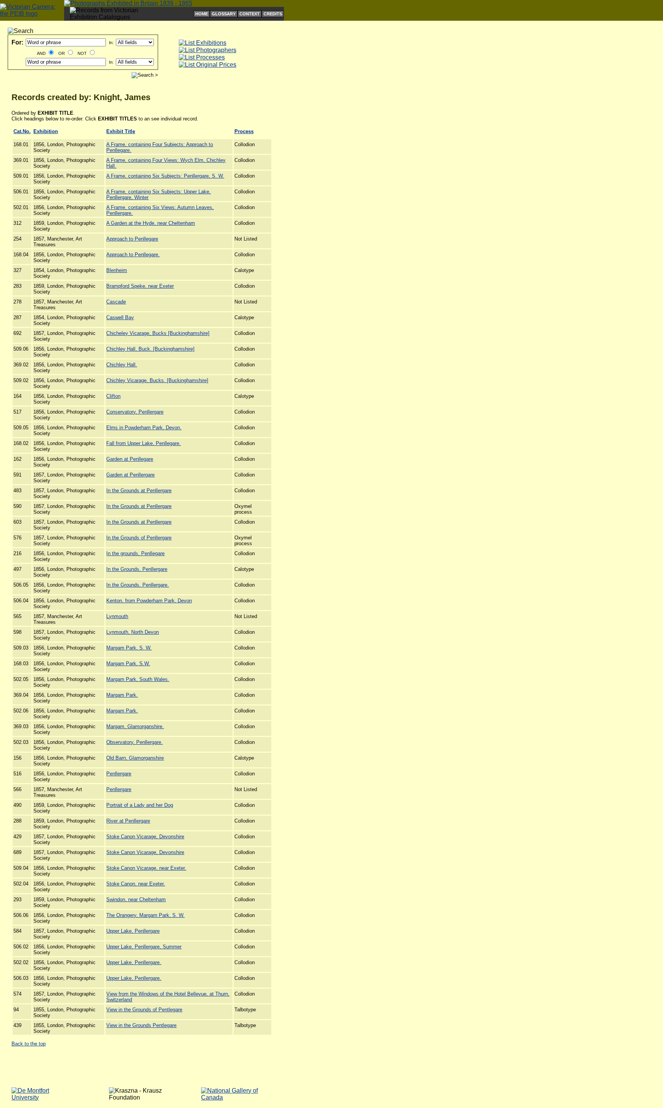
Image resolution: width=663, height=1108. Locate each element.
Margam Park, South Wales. (137, 679)
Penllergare (118, 774)
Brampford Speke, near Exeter (140, 286)
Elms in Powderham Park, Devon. (143, 427)
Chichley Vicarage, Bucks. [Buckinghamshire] (157, 380)
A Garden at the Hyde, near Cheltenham (150, 223)
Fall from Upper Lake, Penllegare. (143, 443)
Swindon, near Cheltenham (136, 899)
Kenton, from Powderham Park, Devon (149, 600)
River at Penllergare (128, 821)
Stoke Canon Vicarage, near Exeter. (146, 868)
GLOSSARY (224, 14)
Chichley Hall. (121, 365)
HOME (201, 14)
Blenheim (116, 270)
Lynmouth (117, 616)
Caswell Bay (120, 317)
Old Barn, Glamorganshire (135, 758)
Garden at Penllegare (129, 459)
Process (244, 131)
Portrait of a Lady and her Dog (139, 805)
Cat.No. (22, 131)
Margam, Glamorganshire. (135, 726)
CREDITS (273, 14)
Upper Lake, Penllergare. (133, 962)
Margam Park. (122, 695)
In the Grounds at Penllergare (139, 490)
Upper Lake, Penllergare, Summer (143, 947)
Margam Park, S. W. (129, 648)
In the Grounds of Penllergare (139, 538)
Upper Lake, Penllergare (133, 931)
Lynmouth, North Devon (132, 632)
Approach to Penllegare (132, 239)
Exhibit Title (120, 131)
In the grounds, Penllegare (135, 553)
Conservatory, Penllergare (134, 412)
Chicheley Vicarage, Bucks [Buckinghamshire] (157, 333)
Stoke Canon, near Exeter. (135, 884)
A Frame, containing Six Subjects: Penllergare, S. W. (165, 176)
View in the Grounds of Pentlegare (144, 1009)
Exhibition (45, 131)
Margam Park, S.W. (128, 663)
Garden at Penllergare (130, 475)
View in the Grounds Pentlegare (141, 1025)
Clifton (113, 396)
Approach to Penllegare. (133, 254)
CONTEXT (249, 14)
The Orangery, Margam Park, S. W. (145, 915)
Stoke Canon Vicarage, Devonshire (145, 836)
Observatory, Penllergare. (134, 742)
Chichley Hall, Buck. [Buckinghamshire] (150, 349)
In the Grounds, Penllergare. (137, 585)
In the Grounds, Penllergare (136, 569)
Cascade (116, 302)
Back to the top (29, 1044)
